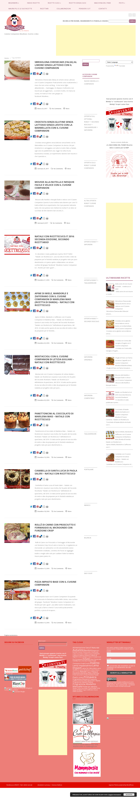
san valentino (92, 687)
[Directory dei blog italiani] (13, 690)
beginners (13, 3)
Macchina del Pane (102, 3)
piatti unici (78, 677)
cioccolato (79, 654)
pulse (84, 686)
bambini (88, 650)
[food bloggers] (15, 680)
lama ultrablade (85, 670)
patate (96, 675)
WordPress (129, 785)
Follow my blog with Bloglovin (22, 688)
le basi (92, 670)
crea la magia (82, 657)
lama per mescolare (89, 668)
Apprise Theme (113, 785)
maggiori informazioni (114, 794)
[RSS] (130, 15)
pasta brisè (76, 673)
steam (75, 688)
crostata (94, 657)
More (67, 109)
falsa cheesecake (95, 659)
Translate (122, 66)
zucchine (79, 691)
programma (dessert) (81, 679)
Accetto (129, 795)
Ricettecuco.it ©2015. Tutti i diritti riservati (22, 785)
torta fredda (92, 688)
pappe (89, 672)
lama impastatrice (82, 665)
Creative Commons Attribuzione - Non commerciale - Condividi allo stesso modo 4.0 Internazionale (121, 684)
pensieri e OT (84, 8)
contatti (103, 8)
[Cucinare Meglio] (19, 692)
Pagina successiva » (11, 635)
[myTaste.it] (8, 688)
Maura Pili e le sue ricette (20, 8)
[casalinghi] (8, 674)
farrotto (84, 661)
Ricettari (44, 8)
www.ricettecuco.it (124, 682)
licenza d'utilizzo (57, 785)
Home (6, 58)
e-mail (109, 658)
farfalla (75, 661)
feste (122, 3)
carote (80, 652)
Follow (6, 690)
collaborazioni (64, 8)
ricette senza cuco (77, 3)
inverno (94, 663)
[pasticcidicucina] (83, 724)
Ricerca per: (42, 641)
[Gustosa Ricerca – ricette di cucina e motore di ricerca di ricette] (11, 672)
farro (80, 661)
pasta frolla (91, 673)
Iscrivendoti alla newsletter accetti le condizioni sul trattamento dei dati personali (121, 667)
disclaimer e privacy (44, 785)
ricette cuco (54, 3)
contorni (96, 654)
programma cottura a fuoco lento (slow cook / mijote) (86, 680)
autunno (78, 650)
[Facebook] (134, 15)
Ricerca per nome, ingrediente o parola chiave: (85, 21)
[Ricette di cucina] (25, 672)
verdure (79, 690)
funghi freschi (85, 663)
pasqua (95, 671)
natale (83, 671)
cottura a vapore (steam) (81, 655)
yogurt (84, 690)
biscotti (75, 652)
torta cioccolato (82, 688)
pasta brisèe (84, 673)
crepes (89, 657)
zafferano (90, 690)
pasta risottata (89, 675)
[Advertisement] (96, 40)
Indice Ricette (33, 3)
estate (86, 658)
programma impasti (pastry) (83, 682)
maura (97, 670)
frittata (89, 661)
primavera (90, 677)
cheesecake (86, 652)
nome (109, 652)
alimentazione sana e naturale (86, 647)
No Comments (56, 109)
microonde (76, 672)
